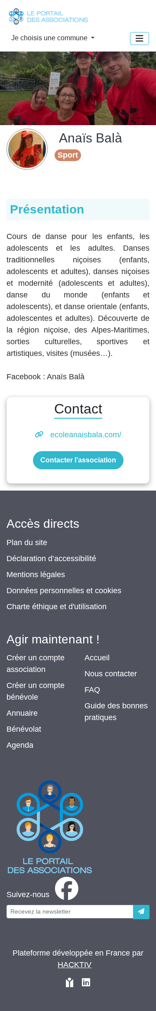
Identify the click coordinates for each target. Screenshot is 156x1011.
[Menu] (139, 38)
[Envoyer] (141, 912)
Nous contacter (110, 673)
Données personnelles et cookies (63, 590)
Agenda (19, 745)
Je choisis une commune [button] (50, 38)
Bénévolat (23, 729)
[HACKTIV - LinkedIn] (86, 983)
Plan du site (26, 542)
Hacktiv (74, 964)
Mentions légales (35, 574)
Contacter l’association (78, 460)
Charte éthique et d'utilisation (56, 606)
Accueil (97, 657)
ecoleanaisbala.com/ (85, 434)
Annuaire (22, 713)
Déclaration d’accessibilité (51, 558)
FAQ (92, 689)
